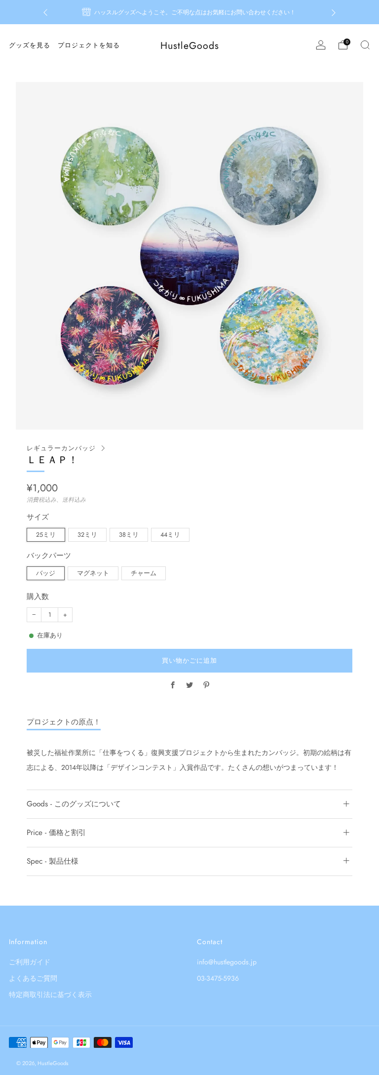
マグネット (93, 573)
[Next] (333, 12)
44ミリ (170, 534)
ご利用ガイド (29, 962)
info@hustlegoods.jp (227, 962)
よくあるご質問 (33, 978)
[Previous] (45, 12)
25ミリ (46, 534)
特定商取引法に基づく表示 (50, 994)
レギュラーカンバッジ (61, 448)
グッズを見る (29, 45)
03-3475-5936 (218, 978)
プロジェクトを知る (89, 45)
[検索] (365, 45)
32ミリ (87, 534)
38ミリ (129, 534)
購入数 (38, 597)
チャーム (143, 573)
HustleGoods (189, 46)
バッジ (45, 573)
